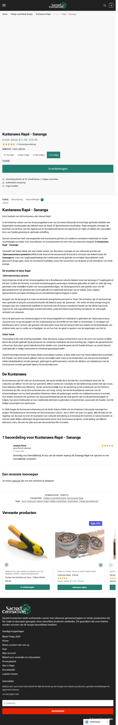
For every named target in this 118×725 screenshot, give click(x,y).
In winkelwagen (57, 168)
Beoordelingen (34, 199)
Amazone (31, 501)
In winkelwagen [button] (27, 587)
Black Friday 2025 (11, 636)
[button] (110, 5)
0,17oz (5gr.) (9, 155)
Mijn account (9, 653)
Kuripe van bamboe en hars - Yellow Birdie (25, 577)
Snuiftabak (72, 501)
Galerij (5, 199)
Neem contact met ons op (15, 645)
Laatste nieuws (10, 674)
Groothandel (8, 670)
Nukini (40, 501)
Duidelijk (6, 161)
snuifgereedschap (30, 574)
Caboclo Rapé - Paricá (67, 575)
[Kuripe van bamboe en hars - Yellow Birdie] (27, 543)
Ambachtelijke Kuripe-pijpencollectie (24, 572)
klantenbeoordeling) (26, 144)
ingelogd (15, 480)
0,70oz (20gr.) (39, 155)
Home (5, 14)
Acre (24, 501)
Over (4, 649)
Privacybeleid (9, 661)
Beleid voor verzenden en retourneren (21, 657)
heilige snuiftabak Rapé (84, 572)
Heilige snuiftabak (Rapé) (22, 14)
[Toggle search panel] (104, 5)
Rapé (46, 501)
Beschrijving (17, 199)
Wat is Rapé (8, 665)
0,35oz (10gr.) (24, 155)
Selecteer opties (80, 587)
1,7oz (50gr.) (53, 155)
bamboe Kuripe (12, 574)
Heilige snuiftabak (58, 501)
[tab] (5, 199)
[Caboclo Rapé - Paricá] (79, 543)
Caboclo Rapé (64, 572)
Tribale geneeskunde (88, 501)
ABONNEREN (57, 711)
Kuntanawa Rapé (43, 14)
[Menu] (7, 5)
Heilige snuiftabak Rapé (54, 498)
